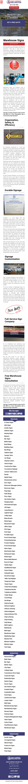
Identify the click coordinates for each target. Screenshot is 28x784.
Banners (6, 436)
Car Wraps (7, 458)
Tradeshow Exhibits (10, 592)
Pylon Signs (8, 548)
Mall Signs (7, 703)
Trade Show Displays (10, 586)
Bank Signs (7, 659)
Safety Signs (8, 565)
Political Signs (8, 714)
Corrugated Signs (9, 740)
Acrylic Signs (8, 428)
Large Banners (8, 510)
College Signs (8, 670)
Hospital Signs (8, 689)
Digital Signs (8, 477)
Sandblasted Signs (10, 567)
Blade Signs (8, 441)
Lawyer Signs (8, 700)
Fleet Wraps (8, 493)
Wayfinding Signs (9, 636)
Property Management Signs (13, 717)
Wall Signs (7, 630)
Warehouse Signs (9, 633)
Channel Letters (9, 461)
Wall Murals (7, 628)
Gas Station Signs (9, 499)
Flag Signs (7, 491)
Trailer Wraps (8, 595)
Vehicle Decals (8, 603)
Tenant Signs (8, 584)
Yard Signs (7, 647)
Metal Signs (8, 521)
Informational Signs (10, 504)
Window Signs (8, 644)
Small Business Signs (10, 725)
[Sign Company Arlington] (14, 758)
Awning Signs (8, 433)
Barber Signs (8, 665)
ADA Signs (7, 425)
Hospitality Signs (9, 692)
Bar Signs (7, 439)
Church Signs (8, 463)
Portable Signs (8, 534)
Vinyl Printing (8, 619)
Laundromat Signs (10, 697)
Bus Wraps (7, 450)
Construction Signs (10, 466)
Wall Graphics (8, 625)
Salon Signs (8, 719)
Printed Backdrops (10, 540)
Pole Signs (7, 532)
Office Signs (8, 526)
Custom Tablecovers (10, 472)
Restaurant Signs (9, 554)
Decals (6, 474)
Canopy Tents (8, 455)
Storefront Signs (9, 576)
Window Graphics (9, 641)
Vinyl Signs (7, 751)
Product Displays (9, 543)
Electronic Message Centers (13, 485)
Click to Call (14, 7)
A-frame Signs (8, 422)
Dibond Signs (8, 742)
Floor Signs (7, 496)
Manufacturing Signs (10, 706)
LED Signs (7, 507)
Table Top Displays (10, 578)
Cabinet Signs (8, 452)
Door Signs (7, 482)
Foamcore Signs (9, 745)
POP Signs (7, 529)
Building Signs (8, 447)
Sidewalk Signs (9, 573)
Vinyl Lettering (8, 617)
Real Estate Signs (9, 551)
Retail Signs (8, 556)
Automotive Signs (9, 656)
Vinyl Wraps (7, 622)
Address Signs (8, 430)
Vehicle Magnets (9, 611)
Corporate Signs (9, 675)
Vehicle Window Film (10, 614)
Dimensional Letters (10, 480)
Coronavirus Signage (10, 469)
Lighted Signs (8, 513)
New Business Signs (10, 708)
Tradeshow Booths (10, 589)
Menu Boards (8, 518)
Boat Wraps (7, 444)
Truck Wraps (8, 597)
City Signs (7, 667)
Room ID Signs (8, 562)
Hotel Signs (8, 695)
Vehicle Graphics (9, 606)
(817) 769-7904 (14, 5)
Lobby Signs (8, 515)
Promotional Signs (10, 545)
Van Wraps (7, 600)
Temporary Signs (9, 581)
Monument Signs (9, 524)
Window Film (8, 639)
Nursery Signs (8, 711)
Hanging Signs (8, 502)
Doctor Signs (8, 684)
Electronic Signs (9, 488)
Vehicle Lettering (9, 608)
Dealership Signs (9, 678)
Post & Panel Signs (10, 537)
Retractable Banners (10, 559)
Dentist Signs (8, 681)
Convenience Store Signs (12, 673)
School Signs (8, 570)
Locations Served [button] (13, 773)
